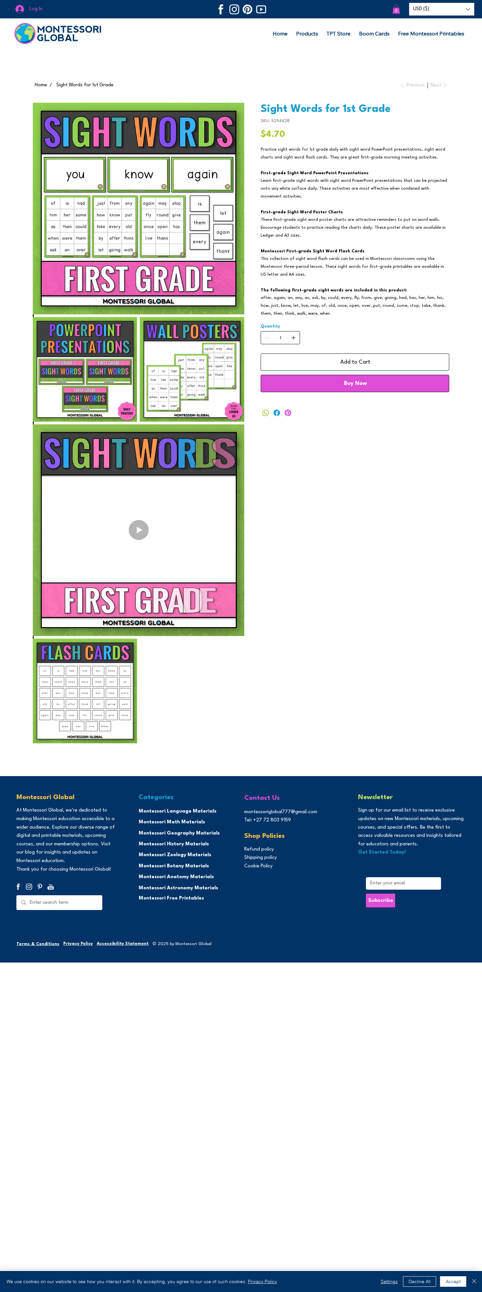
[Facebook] (277, 413)
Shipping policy (260, 857)
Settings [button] (389, 1281)
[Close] (474, 1281)
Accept (453, 1281)
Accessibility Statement (123, 944)
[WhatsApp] (266, 413)
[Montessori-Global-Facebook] (221, 9)
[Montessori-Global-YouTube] (261, 9)
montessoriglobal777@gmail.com (280, 812)
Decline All (420, 1281)
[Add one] (293, 337)
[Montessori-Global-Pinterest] (247, 9)
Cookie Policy (258, 866)
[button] (396, 9)
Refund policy (259, 849)
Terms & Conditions (37, 944)
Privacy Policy (78, 944)
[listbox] (441, 9)
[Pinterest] (288, 413)
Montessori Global (45, 797)
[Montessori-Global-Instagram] (234, 9)
